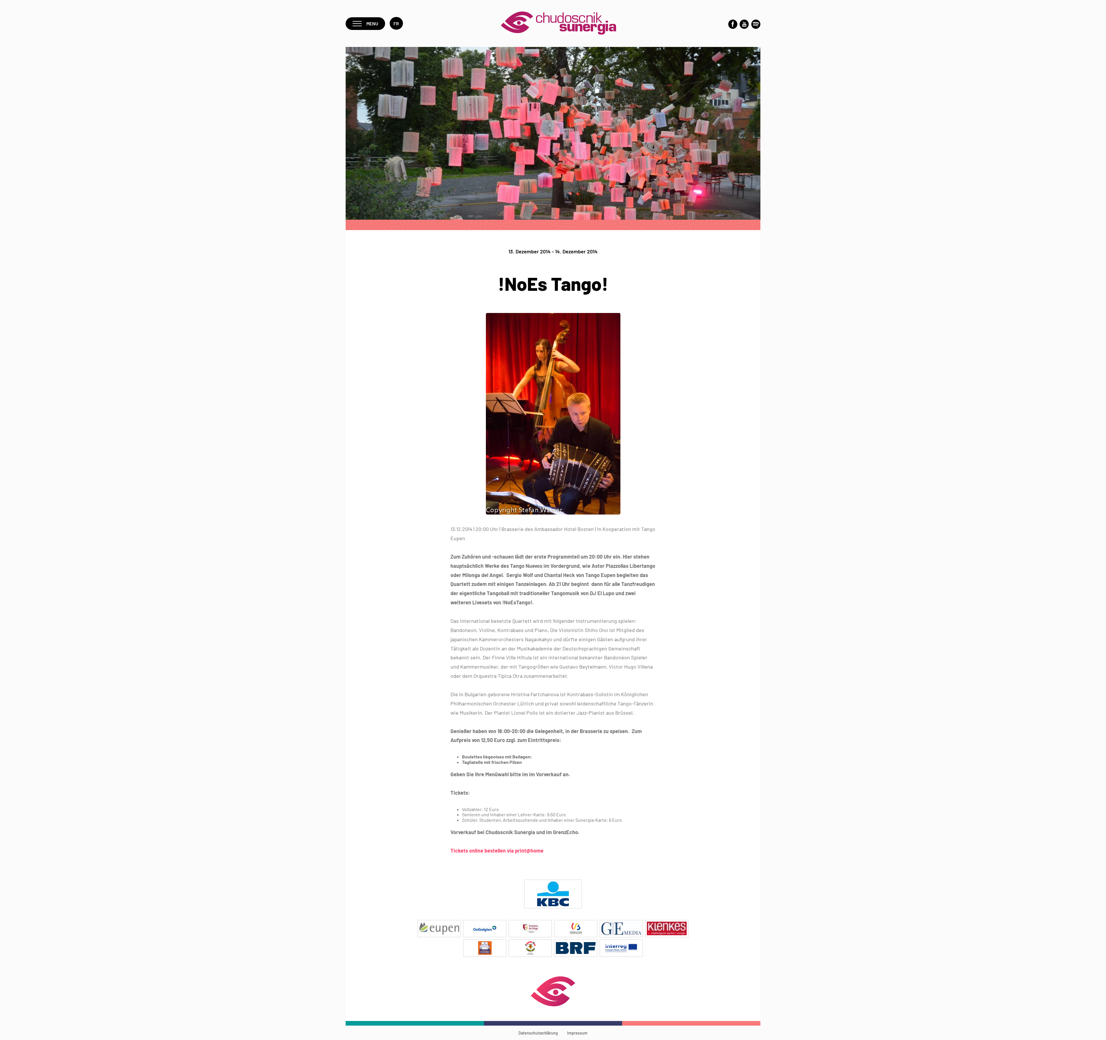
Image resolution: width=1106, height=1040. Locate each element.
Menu (372, 23)
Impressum (577, 1032)
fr (396, 23)
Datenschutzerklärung (538, 1032)
